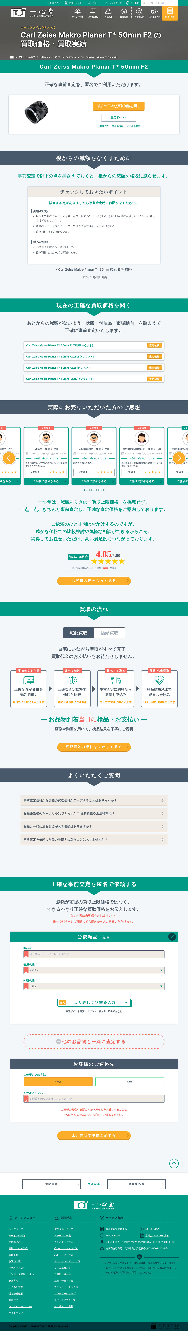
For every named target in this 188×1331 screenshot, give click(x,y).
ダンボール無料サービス (22, 1274)
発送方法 (13, 1280)
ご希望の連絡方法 (35, 1074)
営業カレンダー (76, 3)
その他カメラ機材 (63, 1306)
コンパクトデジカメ (64, 1241)
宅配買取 (78, 632)
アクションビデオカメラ (67, 1261)
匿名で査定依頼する (116, 1229)
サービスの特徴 (17, 1235)
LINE (129, 1081)
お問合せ (96, 3)
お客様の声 (103, 126)
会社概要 (135, 3)
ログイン (56, 3)
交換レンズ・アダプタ (66, 1248)
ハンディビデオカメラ (66, 1254)
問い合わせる (152, 1229)
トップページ (16, 1229)
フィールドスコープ (64, 1299)
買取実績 (51, 1184)
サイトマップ (115, 3)
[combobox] (94, 954)
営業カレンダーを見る (157, 1235)
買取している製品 (18, 1248)
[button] (9, 458)
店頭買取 (109, 632)
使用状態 (29, 964)
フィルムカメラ (62, 1267)
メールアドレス (33, 1092)
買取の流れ (117, 126)
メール (58, 1081)
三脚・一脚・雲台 (63, 1280)
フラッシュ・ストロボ (66, 1287)
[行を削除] (172, 936)
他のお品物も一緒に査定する (94, 1041)
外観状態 (29, 980)
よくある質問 (133, 126)
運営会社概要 (16, 1293)
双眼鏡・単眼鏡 (62, 1274)
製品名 (28, 948)
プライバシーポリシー (20, 1306)
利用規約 (13, 1299)
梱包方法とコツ (17, 1267)
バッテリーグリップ (64, 1293)
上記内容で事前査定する (94, 1135)
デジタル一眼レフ (63, 1229)
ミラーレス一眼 (62, 1235)
